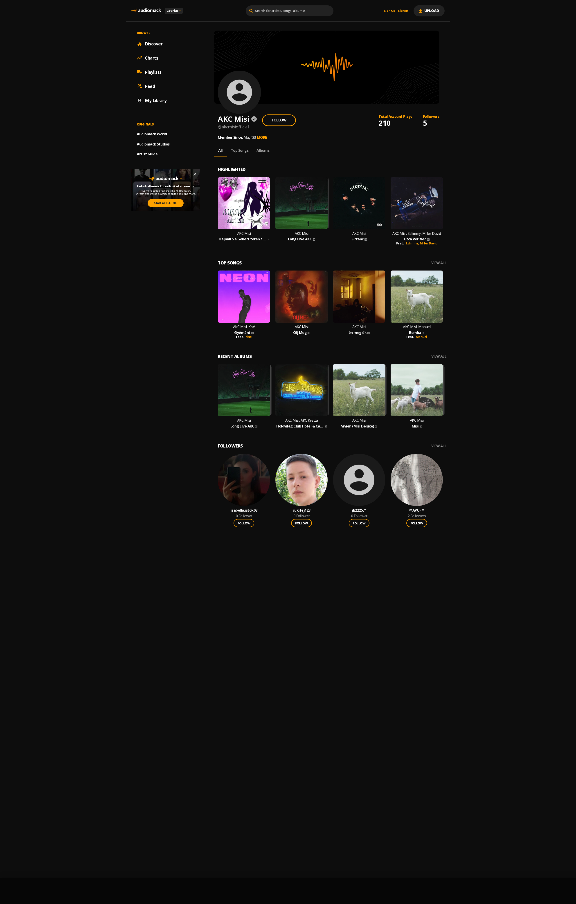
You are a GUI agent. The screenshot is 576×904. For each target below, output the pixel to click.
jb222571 (359, 510)
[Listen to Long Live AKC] (301, 203)
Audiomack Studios (153, 143)
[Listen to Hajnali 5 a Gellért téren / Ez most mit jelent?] (244, 203)
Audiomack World (152, 133)
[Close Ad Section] (195, 174)
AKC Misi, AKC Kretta (301, 420)
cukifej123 (301, 510)
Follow (279, 120)
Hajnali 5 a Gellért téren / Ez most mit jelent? (243, 239)
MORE (262, 137)
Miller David (428, 243)
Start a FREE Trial (165, 203)
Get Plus (173, 11)
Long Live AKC (300, 239)
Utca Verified (415, 239)
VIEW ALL (438, 263)
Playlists (153, 72)
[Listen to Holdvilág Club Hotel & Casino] (301, 390)
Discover (153, 44)
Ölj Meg (300, 332)
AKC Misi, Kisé (244, 326)
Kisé (248, 337)
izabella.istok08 (244, 510)
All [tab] (220, 150)
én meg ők (358, 332)
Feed (150, 86)
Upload (431, 10)
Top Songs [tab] (240, 150)
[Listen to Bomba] (417, 297)
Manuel (421, 337)
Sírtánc (357, 239)
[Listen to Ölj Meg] (301, 297)
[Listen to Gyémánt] (244, 297)
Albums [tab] (262, 150)
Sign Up (389, 11)
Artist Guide (147, 154)
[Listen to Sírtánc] (359, 203)
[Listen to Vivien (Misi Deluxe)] (359, 390)
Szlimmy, (412, 243)
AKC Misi (244, 233)
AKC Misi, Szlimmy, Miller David (416, 233)
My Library (155, 100)
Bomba (415, 332)
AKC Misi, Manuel (416, 326)
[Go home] (146, 10)
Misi (415, 426)
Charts (151, 58)
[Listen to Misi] (417, 390)
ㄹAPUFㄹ (417, 510)
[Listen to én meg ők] (359, 297)
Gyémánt (242, 332)
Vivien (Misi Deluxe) (357, 426)
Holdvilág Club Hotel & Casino (300, 426)
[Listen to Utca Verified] (417, 203)
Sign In (403, 11)
